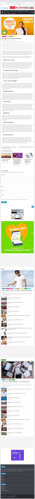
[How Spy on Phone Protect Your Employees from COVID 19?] (29, 153)
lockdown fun (4, 41)
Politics (15, 11)
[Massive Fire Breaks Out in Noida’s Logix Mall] (4, 299)
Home (5, 11)
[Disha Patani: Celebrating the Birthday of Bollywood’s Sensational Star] (4, 334)
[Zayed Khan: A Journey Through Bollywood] (4, 307)
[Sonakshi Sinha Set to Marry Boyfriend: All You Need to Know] (4, 343)
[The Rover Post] (2, 12)
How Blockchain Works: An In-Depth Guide (13, 397)
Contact (14, 13)
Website (2, 194)
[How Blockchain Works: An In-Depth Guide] (4, 398)
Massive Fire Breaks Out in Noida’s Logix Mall (13, 402)
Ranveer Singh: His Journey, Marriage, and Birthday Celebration (17, 290)
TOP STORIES (26, 288)
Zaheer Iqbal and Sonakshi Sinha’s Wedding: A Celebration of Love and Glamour (18, 315)
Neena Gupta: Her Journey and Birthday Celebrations (15, 319)
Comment (3, 174)
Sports (12, 11)
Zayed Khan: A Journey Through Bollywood (13, 306)
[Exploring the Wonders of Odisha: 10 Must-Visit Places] (4, 303)
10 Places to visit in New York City (6, 160)
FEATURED (8, 36)
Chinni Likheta (8, 383)
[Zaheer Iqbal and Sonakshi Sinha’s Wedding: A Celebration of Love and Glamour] (4, 316)
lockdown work (8, 41)
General (11, 36)
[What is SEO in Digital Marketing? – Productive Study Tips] (17, 369)
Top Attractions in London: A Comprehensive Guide (14, 432)
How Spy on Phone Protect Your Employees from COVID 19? (28, 161)
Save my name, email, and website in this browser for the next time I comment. (15, 199)
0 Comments (12, 40)
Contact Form (3, 488)
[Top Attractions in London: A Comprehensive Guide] (4, 433)
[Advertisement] (17, 46)
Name (2, 186)
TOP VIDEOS (29, 288)
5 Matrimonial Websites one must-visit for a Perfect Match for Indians (9, 148)
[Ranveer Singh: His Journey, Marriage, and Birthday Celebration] (17, 278)
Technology (27, 11)
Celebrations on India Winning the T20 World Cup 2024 (15, 428)
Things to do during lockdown (13, 41)
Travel (8, 11)
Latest (14, 36)
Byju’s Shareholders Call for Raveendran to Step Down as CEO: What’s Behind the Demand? (17, 161)
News (23, 288)
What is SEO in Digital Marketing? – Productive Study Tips (15, 381)
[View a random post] (33, 12)
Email (2, 190)
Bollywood (3, 288)
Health (9, 13)
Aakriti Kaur (4, 40)
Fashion (5, 13)
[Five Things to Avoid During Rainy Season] (4, 312)
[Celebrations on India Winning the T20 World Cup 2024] (4, 325)
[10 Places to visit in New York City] (6, 153)
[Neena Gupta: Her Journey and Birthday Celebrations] (4, 320)
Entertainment (20, 11)
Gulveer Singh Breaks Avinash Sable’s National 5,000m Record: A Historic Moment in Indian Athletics (19, 337)
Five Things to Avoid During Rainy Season (13, 415)
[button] (10, 13)
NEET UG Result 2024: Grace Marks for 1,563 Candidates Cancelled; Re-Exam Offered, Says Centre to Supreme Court (19, 328)
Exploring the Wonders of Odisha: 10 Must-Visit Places (15, 302)
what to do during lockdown (21, 41)
